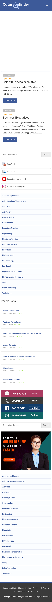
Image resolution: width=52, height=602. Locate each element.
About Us (34, 591)
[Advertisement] (26, 44)
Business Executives (16, 117)
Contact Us (24, 591)
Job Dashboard (35, 588)
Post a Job (23, 588)
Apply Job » (11, 100)
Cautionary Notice (10, 588)
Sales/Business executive (19, 82)
